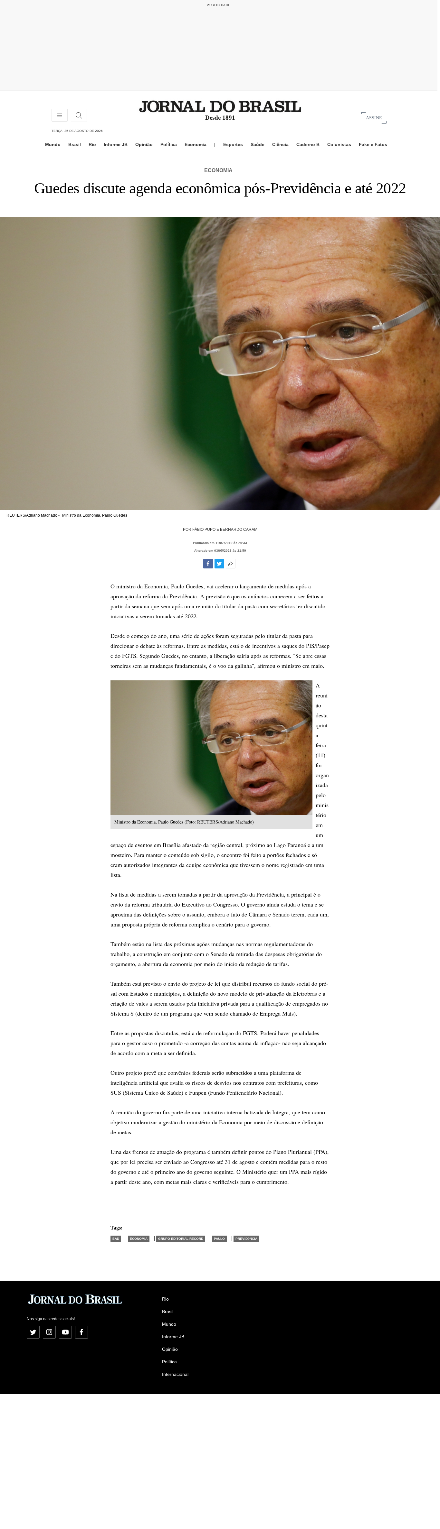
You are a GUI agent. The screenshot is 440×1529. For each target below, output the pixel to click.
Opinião (144, 144)
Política (168, 144)
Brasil (74, 144)
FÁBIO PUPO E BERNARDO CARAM (224, 529)
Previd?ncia (246, 1238)
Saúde (257, 144)
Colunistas (339, 144)
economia (139, 1238)
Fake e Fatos (373, 144)
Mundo (53, 144)
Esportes (233, 144)
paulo (219, 1238)
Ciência (280, 144)
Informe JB (116, 144)
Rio (92, 144)
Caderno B (308, 144)
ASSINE (374, 117)
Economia (195, 144)
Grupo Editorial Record (180, 1238)
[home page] (220, 106)
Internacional (175, 1374)
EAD (115, 1238)
